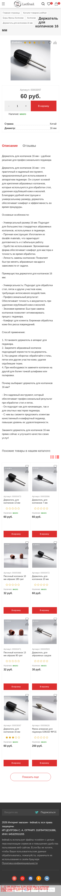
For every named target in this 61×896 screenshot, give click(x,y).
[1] (25, 42)
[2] (30, 42)
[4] (39, 42)
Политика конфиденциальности (20, 863)
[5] (44, 42)
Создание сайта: (30, 885)
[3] (34, 42)
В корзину (43, 106)
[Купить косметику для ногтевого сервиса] (24, 3)
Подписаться (47, 812)
